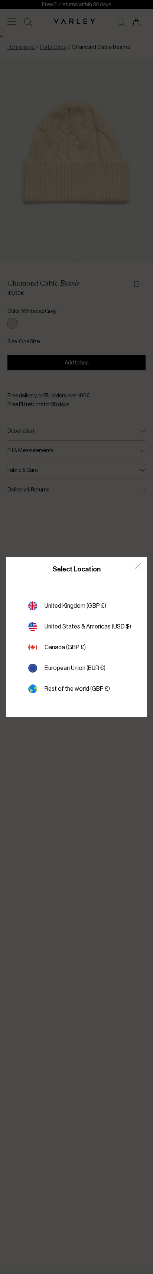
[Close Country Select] (138, 566)
